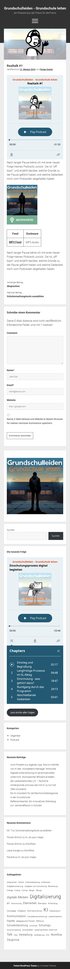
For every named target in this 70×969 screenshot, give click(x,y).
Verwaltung (25, 934)
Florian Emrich (46, 69)
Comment (12, 333)
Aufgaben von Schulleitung (35, 886)
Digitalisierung (45, 896)
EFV (8, 903)
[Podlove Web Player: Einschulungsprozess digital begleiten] (35, 630)
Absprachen (13, 286)
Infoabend (21, 911)
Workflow (30, 843)
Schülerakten (27, 930)
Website (11, 400)
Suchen (11, 529)
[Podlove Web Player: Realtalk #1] (35, 117)
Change (10, 890)
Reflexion (40, 921)
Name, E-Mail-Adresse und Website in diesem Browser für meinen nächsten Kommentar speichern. (35, 421)
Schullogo (45, 925)
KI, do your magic (34, 837)
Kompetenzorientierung (37, 916)
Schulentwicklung (17, 925)
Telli (9, 934)
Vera (16, 935)
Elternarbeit (30, 903)
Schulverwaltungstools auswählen (25, 296)
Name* (10, 370)
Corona (25, 890)
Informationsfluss (34, 911)
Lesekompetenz (55, 916)
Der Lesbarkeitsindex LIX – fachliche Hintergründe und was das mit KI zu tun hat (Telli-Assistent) (33, 785)
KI (45, 909)
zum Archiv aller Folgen (22, 712)
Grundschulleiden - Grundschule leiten (35, 8)
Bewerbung (53, 886)
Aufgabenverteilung (15, 886)
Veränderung (39, 935)
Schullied (33, 925)
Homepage (11, 911)
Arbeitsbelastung (32, 882)
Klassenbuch (54, 911)
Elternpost (42, 903)
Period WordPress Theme (25, 966)
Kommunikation (16, 916)
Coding (17, 890)
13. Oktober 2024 (27, 69)
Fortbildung (52, 903)
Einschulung (16, 903)
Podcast (14, 739)
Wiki (47, 935)
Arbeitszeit (45, 882)
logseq (11, 921)
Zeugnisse (13, 940)
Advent (21, 882)
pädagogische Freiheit (25, 921)
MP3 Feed (15, 242)
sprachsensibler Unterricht (45, 930)
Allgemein (15, 735)
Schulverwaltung (14, 930)
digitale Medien (17, 897)
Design (39, 890)
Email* (10, 385)
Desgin (32, 890)
